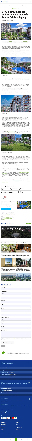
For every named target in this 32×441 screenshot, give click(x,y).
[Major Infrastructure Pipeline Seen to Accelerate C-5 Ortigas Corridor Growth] (23, 277)
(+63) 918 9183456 (12, 374)
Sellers (2, 429)
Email (2, 304)
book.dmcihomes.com (4, 401)
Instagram (10, 218)
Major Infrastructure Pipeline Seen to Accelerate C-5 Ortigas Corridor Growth (23, 270)
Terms (17, 424)
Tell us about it (4, 330)
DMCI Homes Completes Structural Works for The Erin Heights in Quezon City (8, 270)
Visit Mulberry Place (5, 209)
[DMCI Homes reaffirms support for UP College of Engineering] (23, 262)
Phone (2, 308)
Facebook (5, 218)
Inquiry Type (3, 287)
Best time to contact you (5, 317)
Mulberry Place (14, 8)
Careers (17, 429)
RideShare (16, 55)
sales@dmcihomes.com (7, 388)
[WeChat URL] (15, 418)
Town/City (3, 326)
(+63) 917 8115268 (12, 376)
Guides (2, 431)
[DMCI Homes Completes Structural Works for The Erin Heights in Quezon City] (8, 277)
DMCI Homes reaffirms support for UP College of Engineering (22, 256)
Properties (3, 427)
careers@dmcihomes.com (12, 394)
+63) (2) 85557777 (10, 379)
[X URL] (5, 418)
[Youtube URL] (13, 418)
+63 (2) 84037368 (7, 370)
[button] (3, 346)
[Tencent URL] (10, 418)
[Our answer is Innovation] (24, 205)
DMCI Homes (10, 41)
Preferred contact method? (5, 312)
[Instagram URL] (7, 418)
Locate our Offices (4, 412)
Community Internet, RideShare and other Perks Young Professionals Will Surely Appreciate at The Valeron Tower (23, 242)
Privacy (2, 426)
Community (18, 426)
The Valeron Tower (18, 268)
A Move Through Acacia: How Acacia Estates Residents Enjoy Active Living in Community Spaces (8, 242)
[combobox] (16, 289)
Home (4, 5)
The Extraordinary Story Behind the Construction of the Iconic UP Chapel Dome (15, 229)
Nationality (3, 321)
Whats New (7, 5)
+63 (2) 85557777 (11, 372)
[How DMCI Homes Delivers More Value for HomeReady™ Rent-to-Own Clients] (8, 262)
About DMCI (3, 422)
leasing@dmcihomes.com (8, 390)
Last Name (3, 300)
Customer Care (19, 427)
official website (8, 217)
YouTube (3, 219)
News (11, 5)
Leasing (17, 422)
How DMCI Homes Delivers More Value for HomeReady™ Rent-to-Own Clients (8, 256)
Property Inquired (4, 291)
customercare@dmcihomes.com (11, 392)
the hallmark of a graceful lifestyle (12, 153)
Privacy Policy (13, 338)
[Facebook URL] (2, 418)
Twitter (8, 218)
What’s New (3, 424)
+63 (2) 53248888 (6, 367)
